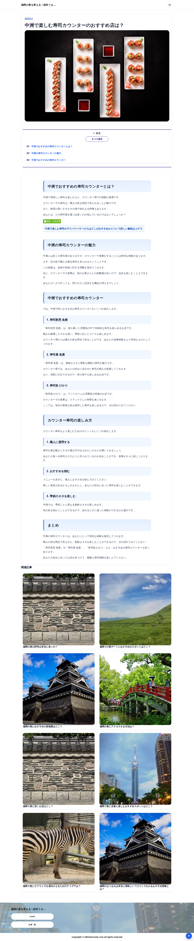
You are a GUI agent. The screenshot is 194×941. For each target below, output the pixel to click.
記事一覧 (32, 924)
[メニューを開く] (170, 5)
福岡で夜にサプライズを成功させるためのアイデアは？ (52, 886)
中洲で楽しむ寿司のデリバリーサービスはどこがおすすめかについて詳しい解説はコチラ (93, 228)
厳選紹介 (29, 18)
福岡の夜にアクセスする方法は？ (117, 726)
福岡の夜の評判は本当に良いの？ (40, 646)
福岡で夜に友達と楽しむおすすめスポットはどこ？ (126, 806)
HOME (32, 916)
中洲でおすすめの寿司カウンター (48, 159)
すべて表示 (97, 139)
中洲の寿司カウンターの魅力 (46, 153)
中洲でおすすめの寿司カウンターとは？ (52, 146)
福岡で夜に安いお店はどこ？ (38, 806)
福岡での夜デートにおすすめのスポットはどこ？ (125, 646)
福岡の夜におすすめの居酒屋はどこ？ (42, 726)
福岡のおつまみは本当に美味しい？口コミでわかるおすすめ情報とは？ (134, 887)
